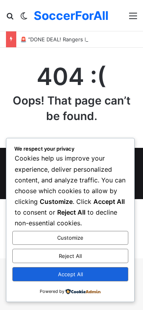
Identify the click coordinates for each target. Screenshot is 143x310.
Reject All (70, 256)
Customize (70, 237)
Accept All (70, 274)
